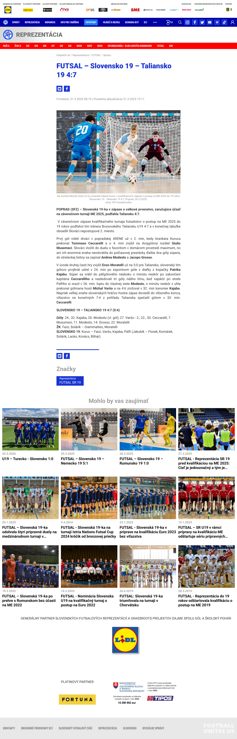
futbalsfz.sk (63, 55)
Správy (107, 55)
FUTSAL (96, 55)
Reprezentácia (81, 55)
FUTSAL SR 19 (70, 381)
